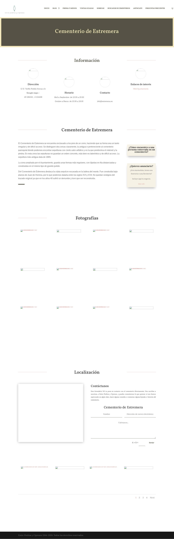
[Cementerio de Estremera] (33, 232)
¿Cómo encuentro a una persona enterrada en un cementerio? (141, 149)
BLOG (55, 8)
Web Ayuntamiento (140, 89)
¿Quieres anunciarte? (141, 166)
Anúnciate (137, 8)
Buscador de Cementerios (119, 8)
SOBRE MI (100, 8)
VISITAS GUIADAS (86, 8)
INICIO (46, 8)
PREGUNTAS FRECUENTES (155, 8)
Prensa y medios (70, 8)
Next (152, 497)
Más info (141, 184)
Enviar (151, 443)
